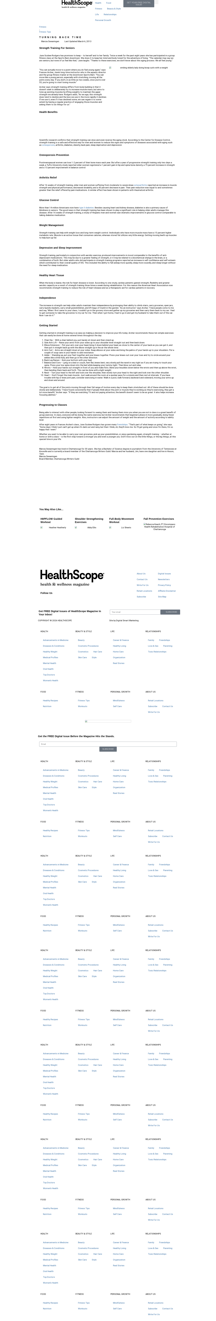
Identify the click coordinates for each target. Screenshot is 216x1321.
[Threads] (57, 600)
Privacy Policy (164, 585)
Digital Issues (164, 573)
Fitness (98, 8)
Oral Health (48, 669)
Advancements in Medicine (55, 640)
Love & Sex (153, 646)
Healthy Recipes (50, 700)
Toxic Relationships (157, 651)
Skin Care (82, 657)
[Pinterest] (64, 600)
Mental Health (49, 663)
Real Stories (118, 663)
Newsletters (164, 579)
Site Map (162, 596)
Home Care (118, 651)
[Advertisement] (108, 483)
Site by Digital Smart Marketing (124, 620)
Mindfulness (119, 700)
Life (97, 14)
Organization (119, 657)
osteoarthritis (140, 185)
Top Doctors (49, 674)
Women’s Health (50, 680)
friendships (122, 424)
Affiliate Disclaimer (167, 591)
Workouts (82, 706)
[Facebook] (43, 600)
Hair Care (97, 651)
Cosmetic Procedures (88, 646)
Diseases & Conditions (53, 646)
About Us (141, 573)
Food (108, 3)
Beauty (81, 640)
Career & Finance (121, 640)
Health (98, 3)
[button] (156, 2)
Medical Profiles (50, 657)
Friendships (164, 640)
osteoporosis (48, 145)
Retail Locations (144, 591)
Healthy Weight (50, 651)
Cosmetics (83, 651)
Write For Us (142, 585)
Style (94, 657)
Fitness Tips (45, 32)
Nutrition (47, 706)
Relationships (110, 14)
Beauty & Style (114, 8)
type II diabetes (86, 207)
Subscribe (141, 596)
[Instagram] (50, 600)
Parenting (167, 646)
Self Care (117, 706)
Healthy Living (119, 646)
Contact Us (142, 579)
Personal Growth (103, 20)
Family (151, 640)
